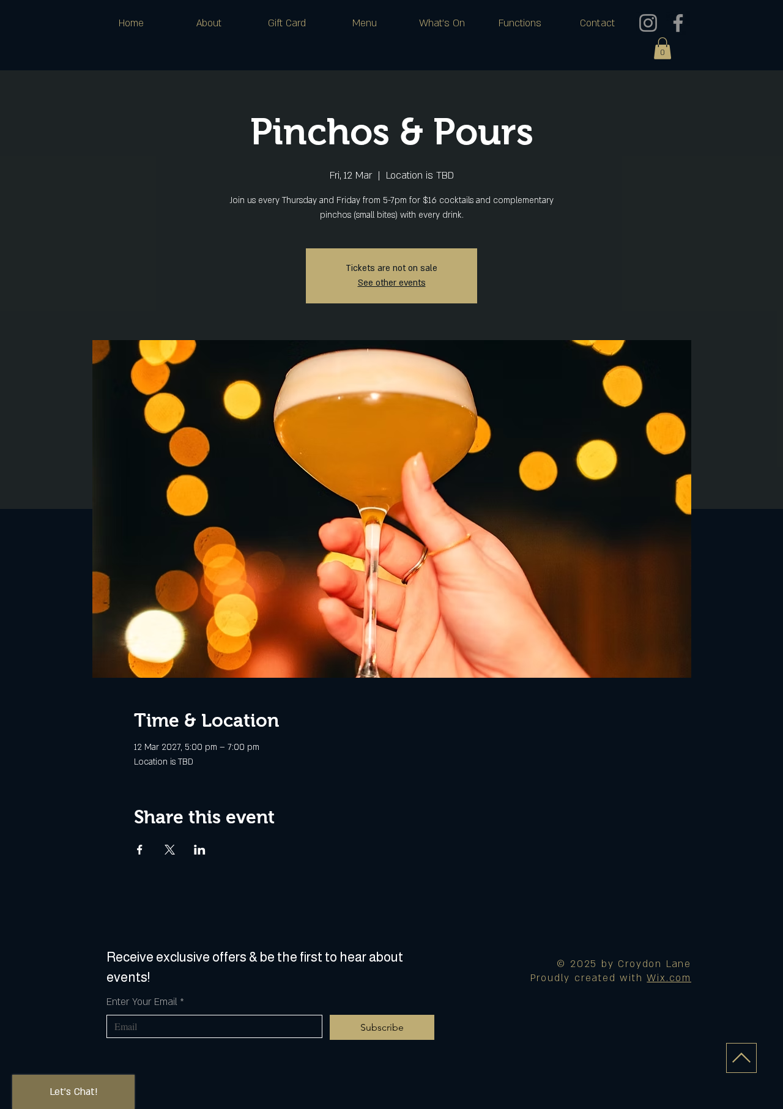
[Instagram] (648, 23)
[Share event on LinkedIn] (200, 850)
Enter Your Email (145, 1002)
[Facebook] (678, 23)
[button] (662, 48)
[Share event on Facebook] (140, 850)
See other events (392, 283)
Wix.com (669, 978)
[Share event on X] (170, 850)
